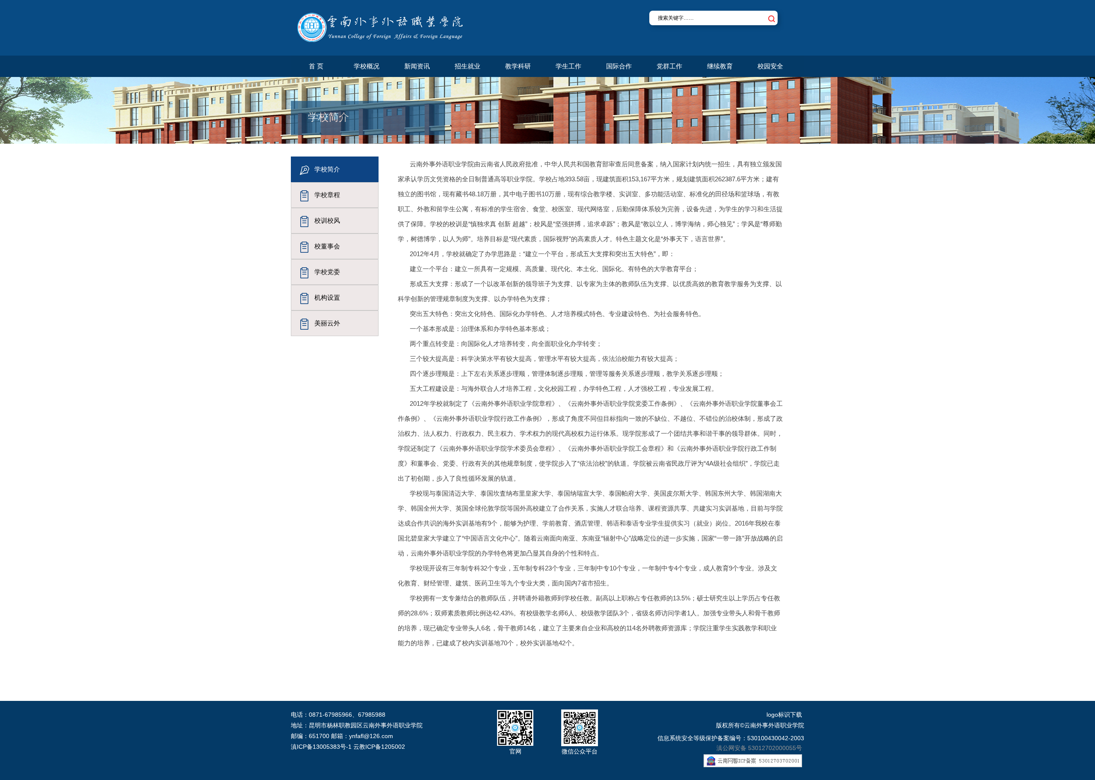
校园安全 (770, 66)
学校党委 (327, 271)
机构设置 (327, 297)
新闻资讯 (417, 66)
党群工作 (669, 66)
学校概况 (366, 66)
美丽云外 (327, 323)
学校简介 (327, 169)
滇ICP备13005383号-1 (321, 746)
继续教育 (720, 66)
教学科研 (518, 66)
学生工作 (568, 66)
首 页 (316, 66)
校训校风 (327, 220)
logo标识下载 (784, 714)
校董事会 (327, 246)
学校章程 (327, 194)
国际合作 (619, 66)
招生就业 (467, 66)
